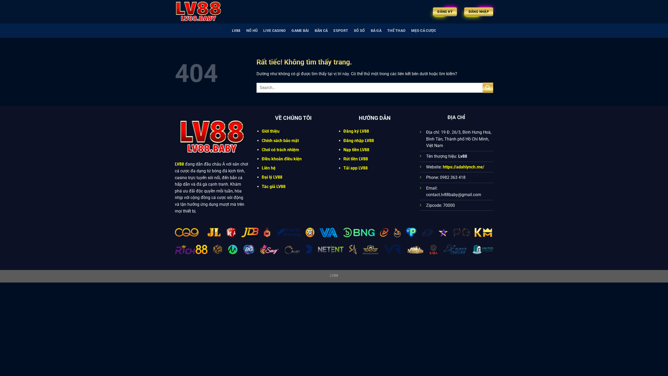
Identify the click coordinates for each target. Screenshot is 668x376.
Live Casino (274, 30)
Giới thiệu (270, 131)
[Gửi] (488, 88)
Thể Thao (396, 30)
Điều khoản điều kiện (282, 158)
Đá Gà (376, 30)
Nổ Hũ (252, 30)
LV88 (236, 30)
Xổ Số (359, 30)
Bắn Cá (321, 30)
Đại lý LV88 (272, 177)
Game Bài (300, 30)
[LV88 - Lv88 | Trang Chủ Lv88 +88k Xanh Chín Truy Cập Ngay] (201, 12)
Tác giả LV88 (273, 186)
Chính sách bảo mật (280, 140)
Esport (340, 30)
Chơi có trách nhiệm (280, 149)
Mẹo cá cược (423, 30)
